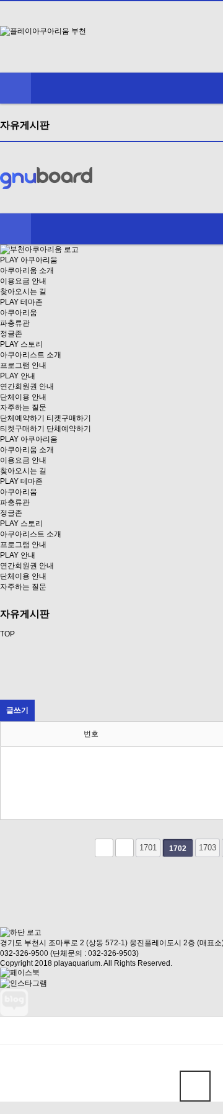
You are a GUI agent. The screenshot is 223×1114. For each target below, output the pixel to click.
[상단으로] (195, 1086)
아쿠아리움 (18, 312)
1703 (207, 847)
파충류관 (15, 323)
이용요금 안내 (23, 281)
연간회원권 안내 (27, 386)
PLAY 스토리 (21, 344)
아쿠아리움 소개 (27, 270)
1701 (148, 847)
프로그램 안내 (23, 365)
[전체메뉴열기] (15, 88)
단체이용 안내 (23, 397)
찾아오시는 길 (23, 291)
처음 (104, 848)
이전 (124, 848)
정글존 (11, 333)
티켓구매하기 (68, 418)
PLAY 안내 (17, 376)
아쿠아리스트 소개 (30, 354)
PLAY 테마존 (21, 302)
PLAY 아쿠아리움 (29, 260)
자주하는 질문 (23, 407)
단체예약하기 (22, 418)
